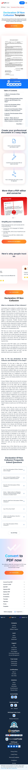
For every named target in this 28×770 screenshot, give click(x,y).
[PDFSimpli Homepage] (5, 3)
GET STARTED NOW (14, 292)
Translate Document (14, 241)
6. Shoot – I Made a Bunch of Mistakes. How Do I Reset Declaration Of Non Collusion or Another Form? (14, 119)
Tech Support (14, 651)
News (14, 635)
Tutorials (14, 637)
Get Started (14, 25)
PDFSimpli (3, 7)
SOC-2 (14, 672)
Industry (14, 684)
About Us (14, 627)
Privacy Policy (14, 751)
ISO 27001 (14, 675)
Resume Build (14, 690)
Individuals (14, 686)
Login (22, 2)
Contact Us (14, 649)
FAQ (14, 645)
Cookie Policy (14, 754)
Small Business (14, 688)
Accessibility (14, 665)
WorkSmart (14, 639)
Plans (14, 682)
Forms (8, 7)
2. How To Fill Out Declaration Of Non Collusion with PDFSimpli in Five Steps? (14, 100)
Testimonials (14, 663)
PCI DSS (14, 673)
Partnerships (14, 661)
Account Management (14, 655)
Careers (14, 625)
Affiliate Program (14, 629)
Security (14, 763)
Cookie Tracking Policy (12, 768)
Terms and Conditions (14, 757)
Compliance (14, 760)
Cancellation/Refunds (14, 653)
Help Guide (14, 647)
